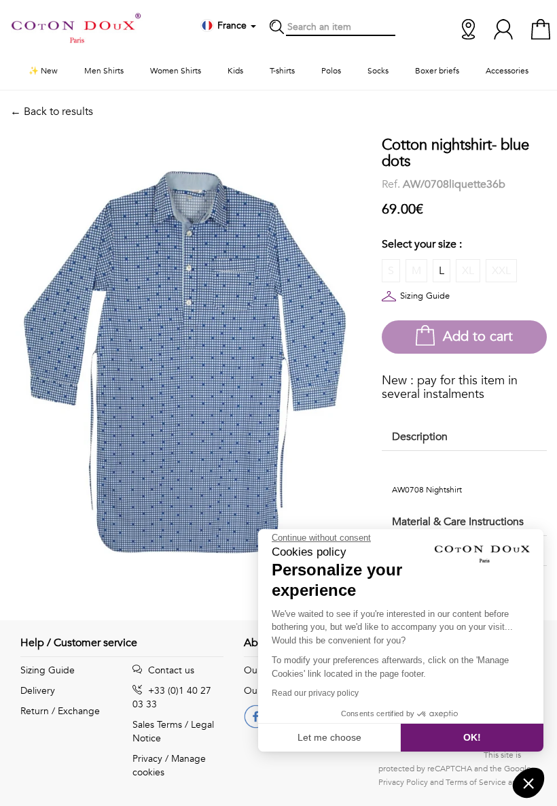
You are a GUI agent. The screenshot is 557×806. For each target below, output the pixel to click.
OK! (472, 737)
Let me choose (329, 737)
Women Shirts (175, 70)
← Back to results (51, 111)
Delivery (37, 690)
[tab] (464, 437)
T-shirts (282, 70)
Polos (331, 70)
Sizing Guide (425, 296)
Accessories (507, 70)
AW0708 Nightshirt (427, 489)
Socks (378, 70)
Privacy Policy (403, 782)
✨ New (43, 70)
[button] (528, 783)
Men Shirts (104, 70)
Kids (235, 70)
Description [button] (420, 436)
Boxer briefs (437, 70)
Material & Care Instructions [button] (458, 521)
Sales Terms (157, 724)
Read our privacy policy (315, 693)
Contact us (169, 670)
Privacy (147, 758)
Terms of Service (476, 782)
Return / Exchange (60, 711)
